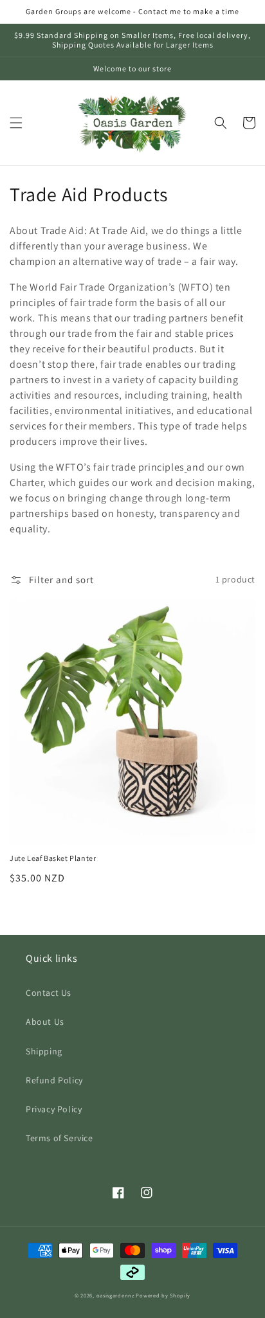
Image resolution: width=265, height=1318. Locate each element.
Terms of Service (59, 1138)
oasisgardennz (115, 1295)
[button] (16, 123)
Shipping (44, 1051)
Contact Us (48, 992)
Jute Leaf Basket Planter (53, 858)
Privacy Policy (54, 1109)
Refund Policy (54, 1080)
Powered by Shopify (163, 1295)
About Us (45, 1021)
